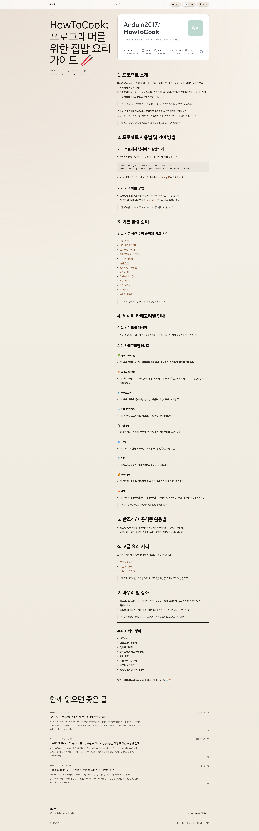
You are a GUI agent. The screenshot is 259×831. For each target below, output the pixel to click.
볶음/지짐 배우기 (128, 276)
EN (192, 4)
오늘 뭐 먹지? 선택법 (129, 245)
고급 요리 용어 (126, 566)
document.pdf (162, 177)
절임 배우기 (125, 285)
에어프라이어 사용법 (129, 254)
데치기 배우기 (126, 272)
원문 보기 (76, 74)
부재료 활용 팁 (126, 562)
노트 (110, 4)
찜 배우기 (124, 290)
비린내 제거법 (126, 258)
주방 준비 (124, 241)
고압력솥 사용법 (127, 249)
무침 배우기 (125, 281)
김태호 (53, 4)
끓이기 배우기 (126, 294)
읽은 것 (118, 4)
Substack (190, 823)
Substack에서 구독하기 (198, 813)
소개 (125, 4)
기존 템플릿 (152, 200)
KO (186, 4)
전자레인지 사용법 (128, 267)
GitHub (199, 823)
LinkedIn (180, 823)
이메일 (207, 823)
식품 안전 (124, 263)
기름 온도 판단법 (127, 571)
